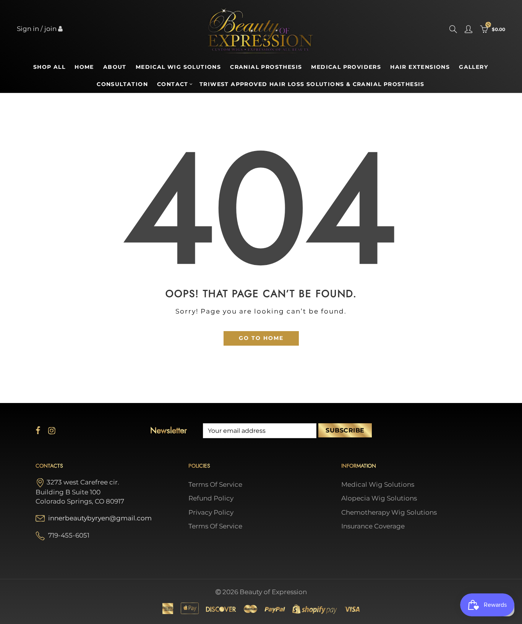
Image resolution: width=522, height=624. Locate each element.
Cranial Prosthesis (266, 66)
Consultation (122, 84)
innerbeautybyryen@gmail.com (100, 518)
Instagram (51, 430)
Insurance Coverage (373, 526)
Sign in (28, 28)
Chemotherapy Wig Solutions (389, 512)
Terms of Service (215, 484)
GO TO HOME (261, 338)
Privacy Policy (210, 512)
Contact (172, 84)
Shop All (49, 66)
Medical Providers (346, 66)
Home (84, 66)
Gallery (473, 66)
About (114, 66)
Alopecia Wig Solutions (379, 498)
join (50, 28)
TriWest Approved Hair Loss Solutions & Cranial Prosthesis (312, 84)
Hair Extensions (420, 66)
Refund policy (210, 498)
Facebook (38, 430)
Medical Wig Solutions (178, 66)
